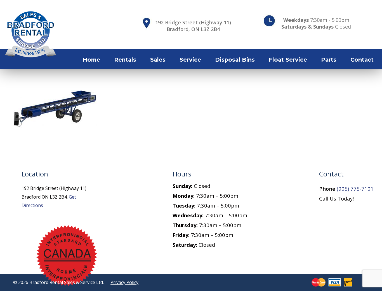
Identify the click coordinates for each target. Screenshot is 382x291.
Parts (328, 59)
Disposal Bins (235, 59)
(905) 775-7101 (355, 188)
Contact (362, 59)
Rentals (125, 59)
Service (190, 59)
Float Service (288, 59)
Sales (158, 59)
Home (91, 59)
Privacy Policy (124, 282)
